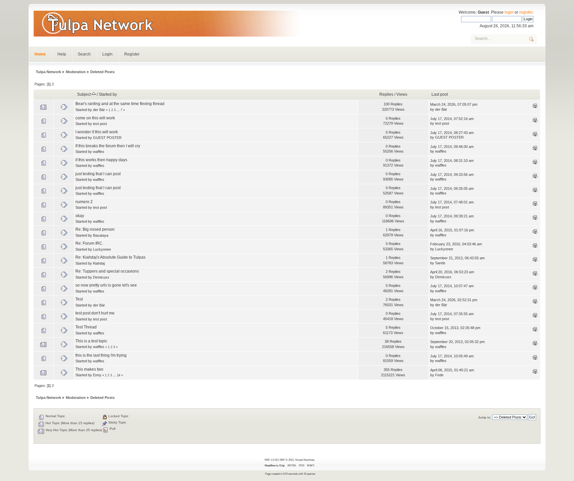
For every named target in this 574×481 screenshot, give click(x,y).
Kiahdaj (99, 263)
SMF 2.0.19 (270, 459)
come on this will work (95, 118)
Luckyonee (102, 249)
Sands (440, 263)
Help (61, 54)
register (525, 12)
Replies (386, 94)
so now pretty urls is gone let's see (106, 285)
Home (40, 54)
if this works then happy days (101, 160)
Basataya (100, 235)
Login (107, 54)
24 (118, 375)
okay (79, 215)
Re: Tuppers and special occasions (107, 271)
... (119, 110)
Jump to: (484, 417)
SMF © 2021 (286, 459)
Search (84, 54)
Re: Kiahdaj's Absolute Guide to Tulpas (110, 257)
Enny (97, 375)
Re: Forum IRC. (89, 243)
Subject (84, 94)
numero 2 (84, 201)
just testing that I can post (98, 174)
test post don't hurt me (95, 313)
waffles (98, 152)
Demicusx (101, 277)
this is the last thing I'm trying (101, 355)
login (509, 12)
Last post (439, 94)
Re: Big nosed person (95, 229)
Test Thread (86, 327)
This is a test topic (91, 341)
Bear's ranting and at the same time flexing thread (119, 103)
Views (401, 94)
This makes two (89, 369)
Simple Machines (305, 459)
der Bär (99, 110)
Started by (108, 94)
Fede (439, 375)
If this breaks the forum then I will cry (107, 146)
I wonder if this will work (96, 132)
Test (79, 299)
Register (132, 54)
